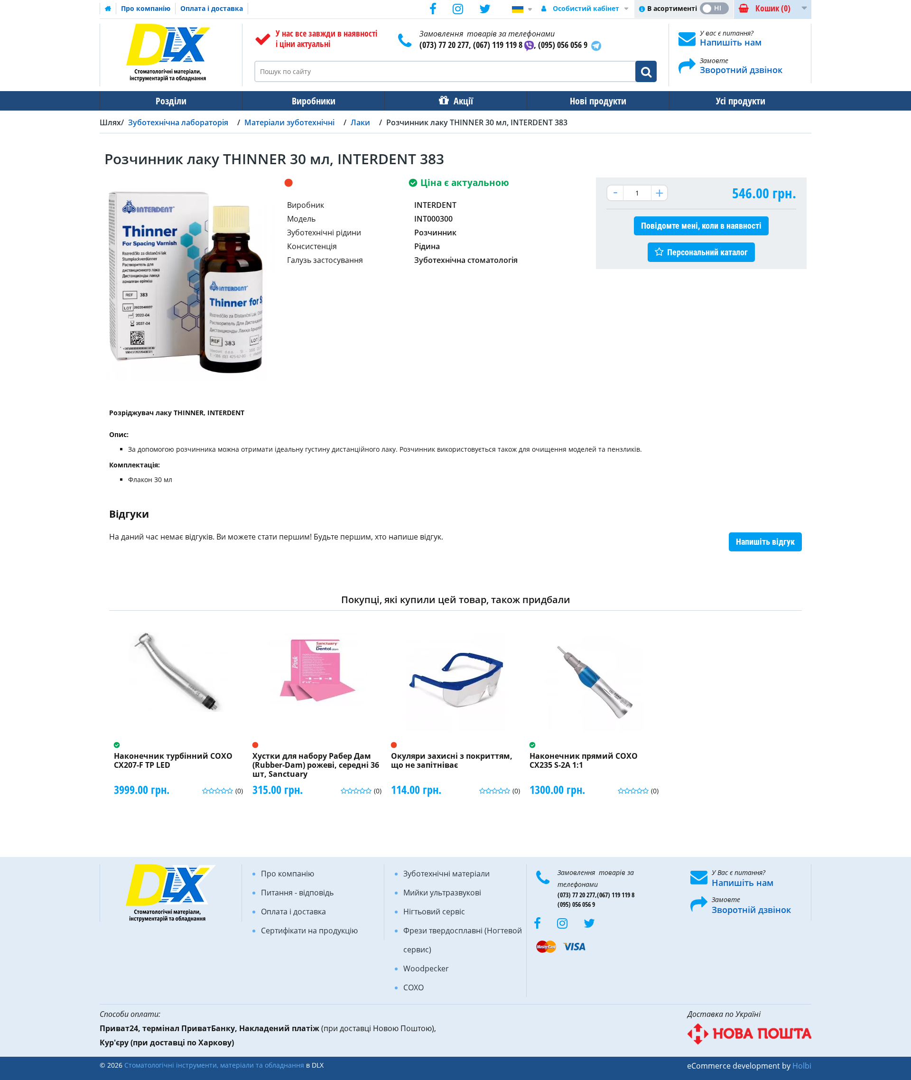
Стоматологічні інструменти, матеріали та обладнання (214, 1065)
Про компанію (145, 8)
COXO (413, 987)
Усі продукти (740, 100)
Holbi (801, 1066)
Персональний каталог (707, 252)
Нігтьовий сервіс (434, 911)
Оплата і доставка (211, 8)
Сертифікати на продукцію (309, 930)
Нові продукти (598, 100)
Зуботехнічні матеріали (446, 873)
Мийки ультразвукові (442, 892)
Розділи (171, 100)
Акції (463, 100)
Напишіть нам (731, 42)
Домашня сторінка (108, 8)
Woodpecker (426, 968)
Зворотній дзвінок (751, 909)
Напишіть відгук (765, 542)
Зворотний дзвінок (741, 69)
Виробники (313, 100)
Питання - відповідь (297, 892)
